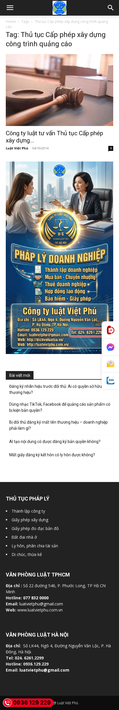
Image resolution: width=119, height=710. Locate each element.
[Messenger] (110, 347)
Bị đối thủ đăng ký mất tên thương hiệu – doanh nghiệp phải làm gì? (58, 425)
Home (11, 21)
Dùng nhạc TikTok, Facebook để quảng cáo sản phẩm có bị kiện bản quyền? (59, 407)
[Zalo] (110, 380)
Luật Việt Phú (17, 148)
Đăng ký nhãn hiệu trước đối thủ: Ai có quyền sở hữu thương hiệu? (55, 389)
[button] (111, 8)
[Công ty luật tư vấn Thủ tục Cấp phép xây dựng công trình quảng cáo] (59, 90)
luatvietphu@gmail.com (41, 604)
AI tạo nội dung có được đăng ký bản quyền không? (55, 441)
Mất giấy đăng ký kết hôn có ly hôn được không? (52, 455)
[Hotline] (110, 330)
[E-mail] (110, 364)
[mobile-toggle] (10, 8)
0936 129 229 (32, 702)
